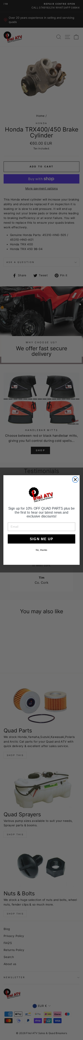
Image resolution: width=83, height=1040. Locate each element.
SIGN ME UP (41, 539)
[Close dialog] (75, 479)
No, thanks (41, 549)
